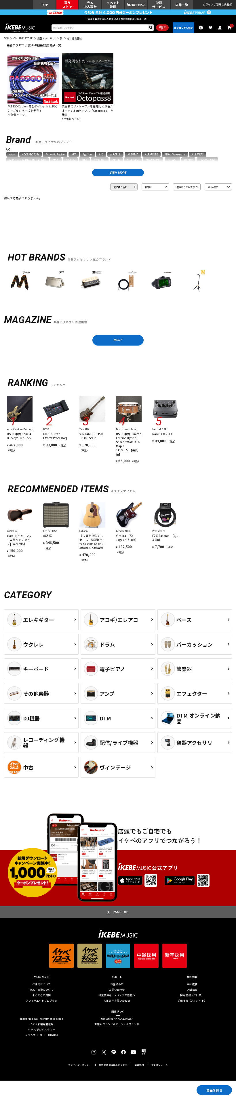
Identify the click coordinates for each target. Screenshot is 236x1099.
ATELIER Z (133, 159)
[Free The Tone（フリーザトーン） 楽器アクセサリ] (126, 281)
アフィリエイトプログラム (41, 1000)
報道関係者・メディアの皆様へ (116, 995)
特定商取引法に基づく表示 (113, 1065)
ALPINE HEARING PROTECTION (27, 159)
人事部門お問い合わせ (117, 1000)
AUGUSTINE (153, 159)
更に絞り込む (120, 187)
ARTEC (116, 159)
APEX (56, 159)
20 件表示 (213, 187)
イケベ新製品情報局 (42, 1024)
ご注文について (41, 984)
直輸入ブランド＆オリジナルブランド (116, 1024)
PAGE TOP (121, 911)
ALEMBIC (132, 154)
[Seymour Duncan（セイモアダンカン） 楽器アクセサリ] (90, 281)
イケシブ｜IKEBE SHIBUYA (41, 1035)
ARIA (84, 159)
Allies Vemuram (175, 154)
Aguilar (87, 154)
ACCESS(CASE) (30, 154)
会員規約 (139, 1065)
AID (101, 154)
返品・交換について (42, 990)
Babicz (188, 159)
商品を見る (214, 1090)
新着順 (148, 187)
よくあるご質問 (41, 995)
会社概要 (192, 984)
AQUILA (70, 159)
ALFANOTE (151, 154)
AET (73, 154)
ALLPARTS (197, 154)
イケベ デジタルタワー (41, 1029)
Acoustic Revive (55, 154)
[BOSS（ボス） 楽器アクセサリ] (161, 281)
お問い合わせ (117, 990)
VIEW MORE (118, 173)
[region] (118, 282)
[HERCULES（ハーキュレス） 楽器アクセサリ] (197, 281)
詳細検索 (162, 27)
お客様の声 (116, 984)
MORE (118, 340)
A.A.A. (12, 154)
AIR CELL (115, 154)
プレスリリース (159, 1065)
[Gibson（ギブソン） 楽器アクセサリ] (55, 281)
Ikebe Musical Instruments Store (41, 1019)
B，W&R (173, 159)
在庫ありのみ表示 (185, 187)
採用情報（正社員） (192, 995)
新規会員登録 (224, 4)
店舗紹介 (192, 990)
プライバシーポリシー (80, 1065)
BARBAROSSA (207, 159)
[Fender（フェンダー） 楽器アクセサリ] (20, 281)
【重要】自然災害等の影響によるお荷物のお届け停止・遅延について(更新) (118, 18)
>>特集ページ (16, 115)
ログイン (208, 4)
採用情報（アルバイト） (192, 1000)
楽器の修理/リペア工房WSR (117, 1019)
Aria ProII (99, 159)
